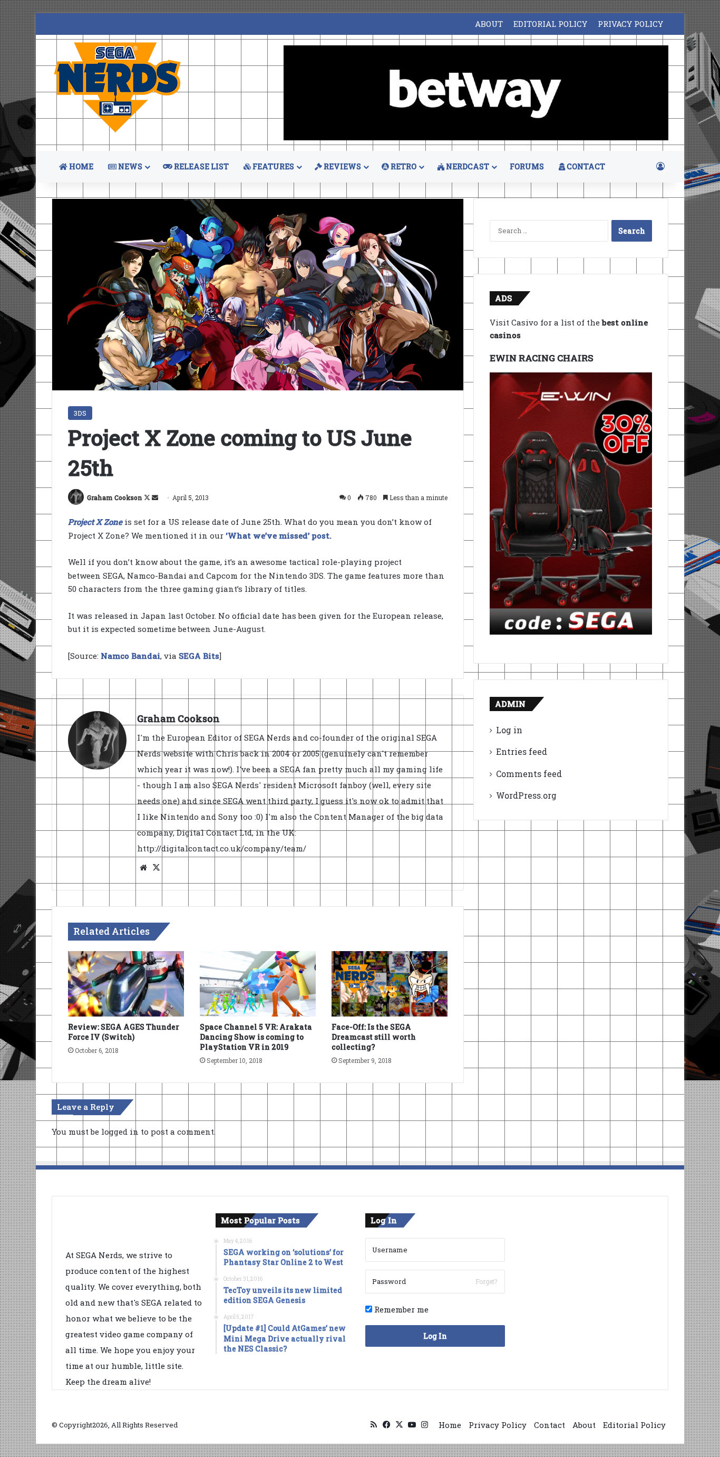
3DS (80, 413)
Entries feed (521, 751)
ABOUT (489, 23)
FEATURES (272, 166)
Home (450, 1425)
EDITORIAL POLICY (550, 23)
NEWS (129, 166)
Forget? (486, 1281)
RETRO (402, 166)
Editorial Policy (634, 1425)
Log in (509, 729)
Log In (435, 1336)
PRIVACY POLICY (630, 23)
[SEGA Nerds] (117, 88)
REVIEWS (341, 166)
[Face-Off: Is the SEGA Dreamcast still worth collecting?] (389, 984)
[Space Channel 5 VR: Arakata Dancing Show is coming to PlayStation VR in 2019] (258, 984)
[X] (156, 867)
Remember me (400, 1309)
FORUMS (527, 166)
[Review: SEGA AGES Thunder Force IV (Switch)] (126, 984)
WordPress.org (526, 795)
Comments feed (529, 773)
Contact (549, 1425)
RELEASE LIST (200, 166)
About (584, 1425)
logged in (120, 1131)
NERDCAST (466, 166)
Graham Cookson (114, 497)
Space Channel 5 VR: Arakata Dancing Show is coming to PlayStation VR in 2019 (256, 1037)
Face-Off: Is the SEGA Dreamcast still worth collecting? (374, 1037)
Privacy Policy (498, 1425)
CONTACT (585, 166)
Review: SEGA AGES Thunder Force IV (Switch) (123, 1032)
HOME (80, 166)
